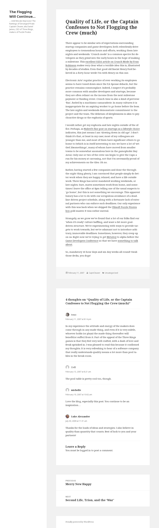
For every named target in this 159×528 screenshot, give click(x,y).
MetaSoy (111, 236)
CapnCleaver (94, 273)
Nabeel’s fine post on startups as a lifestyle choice (112, 128)
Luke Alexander (80, 416)
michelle (76, 390)
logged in (85, 450)
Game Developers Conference (82, 240)
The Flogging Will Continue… (22, 14)
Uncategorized (111, 273)
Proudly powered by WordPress (80, 522)
